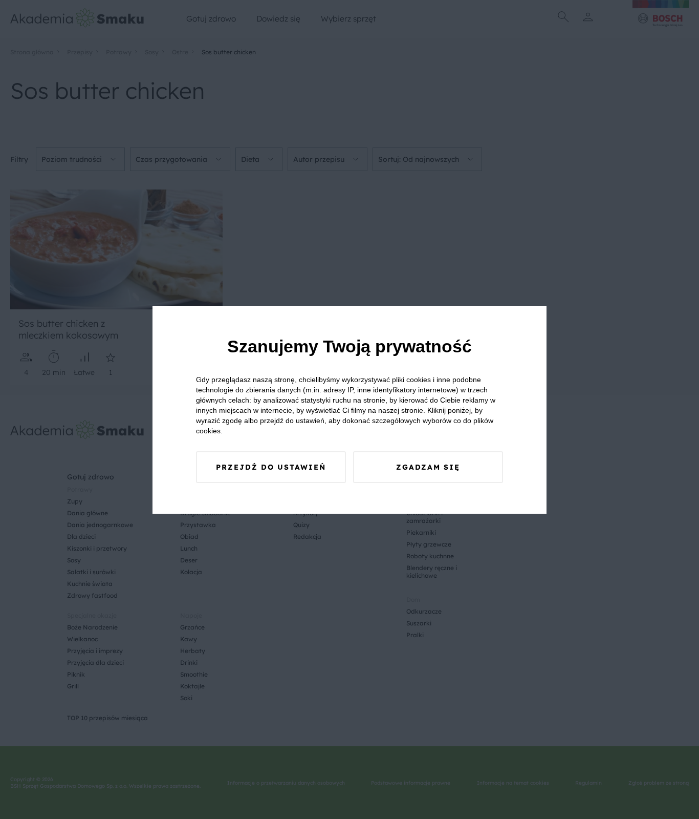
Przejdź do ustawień (271, 467)
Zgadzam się (428, 467)
